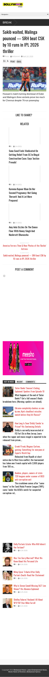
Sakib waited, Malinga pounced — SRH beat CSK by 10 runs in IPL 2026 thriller (24, 257)
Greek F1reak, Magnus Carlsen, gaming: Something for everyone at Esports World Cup (29, 450)
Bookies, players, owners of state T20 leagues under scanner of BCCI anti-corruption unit (29, 476)
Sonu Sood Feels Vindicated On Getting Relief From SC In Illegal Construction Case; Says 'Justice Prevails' (24, 156)
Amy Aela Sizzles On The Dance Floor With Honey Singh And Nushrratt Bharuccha (23, 231)
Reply (7, 56)
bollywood (16, 56)
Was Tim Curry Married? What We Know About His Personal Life (28, 559)
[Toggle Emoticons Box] (4, 275)
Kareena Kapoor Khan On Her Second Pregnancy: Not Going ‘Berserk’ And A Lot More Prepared (23, 194)
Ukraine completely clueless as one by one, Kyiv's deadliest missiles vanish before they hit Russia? (29, 411)
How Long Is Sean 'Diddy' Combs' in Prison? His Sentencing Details (29, 425)
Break (7, 22)
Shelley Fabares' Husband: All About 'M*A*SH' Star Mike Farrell (28, 601)
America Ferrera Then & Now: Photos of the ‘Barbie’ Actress (24, 247)
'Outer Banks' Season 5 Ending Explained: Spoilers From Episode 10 (29, 390)
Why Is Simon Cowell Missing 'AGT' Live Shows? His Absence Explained (30, 587)
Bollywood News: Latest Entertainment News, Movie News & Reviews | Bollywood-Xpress (27, 671)
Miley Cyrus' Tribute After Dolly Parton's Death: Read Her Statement (29, 573)
